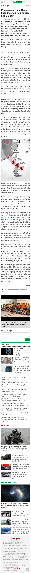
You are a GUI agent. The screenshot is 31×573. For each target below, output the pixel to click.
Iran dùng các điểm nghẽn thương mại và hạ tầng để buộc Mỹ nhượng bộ (20, 466)
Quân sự (4, 425)
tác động (5, 217)
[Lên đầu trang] (27, 569)
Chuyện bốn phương (9, 482)
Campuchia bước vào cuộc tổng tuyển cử (14, 385)
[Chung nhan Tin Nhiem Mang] (10, 570)
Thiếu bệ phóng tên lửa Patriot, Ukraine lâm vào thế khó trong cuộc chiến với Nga (20, 458)
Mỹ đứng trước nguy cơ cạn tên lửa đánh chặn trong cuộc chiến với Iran (20, 474)
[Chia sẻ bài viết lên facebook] (25, 19)
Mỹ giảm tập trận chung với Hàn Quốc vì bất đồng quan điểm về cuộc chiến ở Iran (15, 449)
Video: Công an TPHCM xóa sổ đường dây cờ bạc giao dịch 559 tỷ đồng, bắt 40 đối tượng (14, 324)
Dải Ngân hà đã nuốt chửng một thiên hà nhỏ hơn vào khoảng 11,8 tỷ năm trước (15, 505)
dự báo (11, 71)
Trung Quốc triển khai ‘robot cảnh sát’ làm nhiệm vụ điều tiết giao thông (20, 514)
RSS (28, 5)
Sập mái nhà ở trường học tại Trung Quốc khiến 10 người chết (21, 360)
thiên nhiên (11, 289)
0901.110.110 (17, 568)
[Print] (28, 19)
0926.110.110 (10, 568)
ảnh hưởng (22, 235)
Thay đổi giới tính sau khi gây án (12, 382)
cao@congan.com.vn (11, 564)
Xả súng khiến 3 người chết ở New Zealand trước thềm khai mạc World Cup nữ (14, 419)
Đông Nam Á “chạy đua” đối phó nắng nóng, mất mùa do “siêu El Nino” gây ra (20, 522)
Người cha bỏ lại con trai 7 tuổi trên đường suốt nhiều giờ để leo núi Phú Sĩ (20, 531)
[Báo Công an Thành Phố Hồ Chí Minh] (17, 1)
